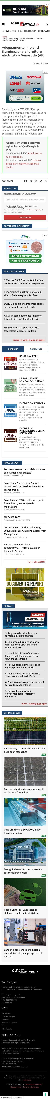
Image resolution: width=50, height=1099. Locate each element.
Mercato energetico (9, 1023)
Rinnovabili (6, 1020)
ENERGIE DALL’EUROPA (32, 403)
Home (4, 37)
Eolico (4, 1026)
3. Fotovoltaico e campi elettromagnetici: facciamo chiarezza (20, 693)
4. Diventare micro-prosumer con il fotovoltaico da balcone (24, 683)
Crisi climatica (7, 1029)
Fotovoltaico (9, 31)
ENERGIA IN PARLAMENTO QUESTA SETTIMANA (31, 431)
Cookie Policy (16, 1087)
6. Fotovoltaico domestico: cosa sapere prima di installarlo (22, 666)
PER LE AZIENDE (11, 1034)
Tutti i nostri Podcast (34, 704)
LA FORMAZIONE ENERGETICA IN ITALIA (31, 379)
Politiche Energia (27, 31)
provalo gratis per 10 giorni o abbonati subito (23, 164)
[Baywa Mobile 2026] (25, 87)
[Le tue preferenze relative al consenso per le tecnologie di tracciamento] (45, 1094)
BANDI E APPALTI (28, 356)
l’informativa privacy (34, 210)
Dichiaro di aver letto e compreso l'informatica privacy (22, 207)
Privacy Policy (6, 1097)
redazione (27, 1080)
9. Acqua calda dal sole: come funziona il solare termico (21, 634)
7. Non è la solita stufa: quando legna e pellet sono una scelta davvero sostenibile (22, 656)
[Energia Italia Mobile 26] (25, 250)
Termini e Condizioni (31, 1087)
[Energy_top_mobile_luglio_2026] (25, 10)
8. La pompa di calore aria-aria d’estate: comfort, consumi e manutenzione (22, 644)
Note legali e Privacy (34, 1084)
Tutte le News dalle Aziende (29, 340)
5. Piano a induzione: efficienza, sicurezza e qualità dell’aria (22, 675)
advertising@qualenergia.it (18, 1043)
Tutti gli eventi (36, 561)
